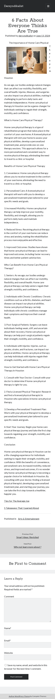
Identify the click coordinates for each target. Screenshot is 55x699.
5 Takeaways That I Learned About (21, 508)
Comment (9, 596)
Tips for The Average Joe (16, 500)
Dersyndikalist (13, 6)
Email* (7, 640)
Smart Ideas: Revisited (27, 537)
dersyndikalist (26, 35)
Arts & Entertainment (28, 518)
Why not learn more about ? (27, 546)
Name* (7, 628)
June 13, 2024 (43, 35)
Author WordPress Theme (19, 696)
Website (8, 652)
